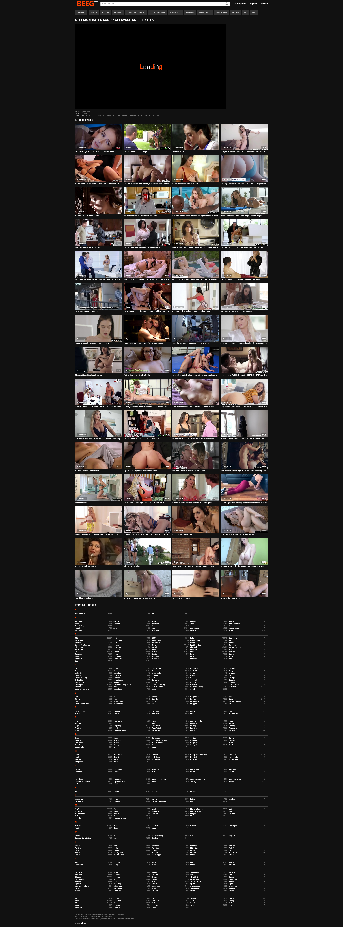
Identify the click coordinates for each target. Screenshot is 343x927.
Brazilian (155, 656)
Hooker (78, 759)
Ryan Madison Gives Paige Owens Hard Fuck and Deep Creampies (244, 471)
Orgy (115, 838)
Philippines (194, 848)
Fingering (117, 726)
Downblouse (118, 704)
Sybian (231, 891)
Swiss (192, 891)
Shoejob (116, 877)
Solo (153, 882)
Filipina (77, 726)
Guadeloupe (233, 745)
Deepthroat (194, 697)
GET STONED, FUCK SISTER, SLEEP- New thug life (94, 152)
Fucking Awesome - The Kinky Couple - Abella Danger (241, 216)
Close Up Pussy (81, 678)
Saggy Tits (79, 872)
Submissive (194, 888)
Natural (78, 826)
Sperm (154, 884)
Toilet (231, 903)
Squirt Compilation (82, 886)
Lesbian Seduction (159, 801)
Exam (192, 714)
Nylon (154, 828)
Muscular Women (120, 818)
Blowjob (193, 652)
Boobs (116, 654)
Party (254, 12)
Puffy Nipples (157, 855)
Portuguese (118, 853)
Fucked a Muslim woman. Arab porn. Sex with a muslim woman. (244, 439)
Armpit (77, 628)
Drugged (235, 12)
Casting (155, 671)
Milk (76, 816)
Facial (154, 721)
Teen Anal (117, 901)
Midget (193, 814)
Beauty (231, 643)
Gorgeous (194, 743)
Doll (76, 701)
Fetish (231, 723)
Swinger (155, 891)
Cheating (117, 673)
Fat (114, 723)
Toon (77, 905)
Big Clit (154, 647)
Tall (76, 898)
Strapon (78, 888)
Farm (231, 721)
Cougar (116, 682)
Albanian (193, 621)
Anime (115, 626)
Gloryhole (79, 743)
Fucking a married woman (182, 534)
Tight (154, 903)
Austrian (193, 630)
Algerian (232, 621)
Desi (230, 697)
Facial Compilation (197, 721)
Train (231, 905)
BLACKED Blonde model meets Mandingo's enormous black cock (195, 216)
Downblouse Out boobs (84, 598)
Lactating (79, 799)
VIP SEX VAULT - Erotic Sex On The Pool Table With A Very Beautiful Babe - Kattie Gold (147, 311)
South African (195, 882)
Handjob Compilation (198, 755)
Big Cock (193, 647)
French (77, 730)
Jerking (193, 782)
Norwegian (233, 826)
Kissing (116, 791)
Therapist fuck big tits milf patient (88, 375)
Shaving (78, 877)
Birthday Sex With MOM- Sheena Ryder (90, 247)
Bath (115, 643)
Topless (116, 905)
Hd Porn (84, 923)
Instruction (194, 769)
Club (153, 678)
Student (155, 888)
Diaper (77, 699)
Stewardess (195, 886)
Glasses (232, 740)
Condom (155, 680)
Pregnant (155, 853)
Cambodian (156, 669)
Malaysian (79, 811)
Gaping (193, 738)
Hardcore (101, 115)
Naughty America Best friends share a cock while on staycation (195, 279)
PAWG (77, 846)
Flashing (232, 726)
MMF (115, 809)
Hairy (77, 755)
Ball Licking (117, 640)
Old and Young (221, 12)
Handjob (155, 755)
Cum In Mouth (157, 687)
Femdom (193, 723)
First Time (156, 726)
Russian (232, 865)
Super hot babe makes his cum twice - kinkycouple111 (193, 407)
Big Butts (117, 647)
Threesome (79, 903)
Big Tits (156, 115)
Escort (116, 714)
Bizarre (231, 649)
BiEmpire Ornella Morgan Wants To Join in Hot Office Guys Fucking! (99, 279)
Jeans (154, 782)
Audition (78, 630)
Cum (94, 115)
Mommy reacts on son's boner (87, 471)
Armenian (232, 626)
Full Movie (190, 12)
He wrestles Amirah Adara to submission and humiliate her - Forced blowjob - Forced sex (195, 375)
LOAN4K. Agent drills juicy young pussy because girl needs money (244, 566)
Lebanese (79, 801)
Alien (77, 624)
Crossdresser (175, 12)
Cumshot (232, 687)
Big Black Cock (196, 645)
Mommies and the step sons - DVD (185, 184)
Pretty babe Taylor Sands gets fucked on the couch (144, 343)
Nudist (77, 828)
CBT (77, 669)
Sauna (154, 872)
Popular (253, 3)
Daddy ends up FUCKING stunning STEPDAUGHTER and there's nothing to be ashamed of (244, 375)
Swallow (232, 888)
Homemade (233, 757)
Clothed (116, 678)
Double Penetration (157, 12)
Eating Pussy (80, 711)
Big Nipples (79, 649)
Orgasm (232, 836)
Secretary (232, 872)
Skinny (116, 879)
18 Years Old (80, 614)
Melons (116, 814)
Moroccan (233, 816)
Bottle (231, 654)
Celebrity (78, 673)
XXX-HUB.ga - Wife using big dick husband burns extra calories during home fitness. (244, 503)
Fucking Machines (120, 730)
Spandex (232, 882)
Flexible (78, 728)
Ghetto (78, 740)
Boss (192, 654)
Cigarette (117, 675)
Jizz (76, 784)
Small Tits (118, 12)
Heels (77, 757)
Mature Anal (80, 814)
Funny (192, 730)
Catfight (193, 671)
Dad (76, 697)
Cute (154, 689)
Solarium (116, 882)
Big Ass (133, 115)
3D (114, 614)
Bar (230, 640)
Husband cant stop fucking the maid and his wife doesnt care (244, 247)
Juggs (115, 784)
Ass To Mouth (234, 628)
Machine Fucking (196, 809)
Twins (154, 907)
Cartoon (116, 671)
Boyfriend (117, 656)
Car (76, 671)
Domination (118, 701)
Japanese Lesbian (159, 779)
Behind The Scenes (82, 645)
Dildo (115, 699)
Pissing (116, 850)
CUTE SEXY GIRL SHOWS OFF (183, 598)
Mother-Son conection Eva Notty (137, 375)
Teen (77, 901)
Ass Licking (194, 628)
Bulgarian (193, 659)
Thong (231, 901)
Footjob (193, 728)
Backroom (79, 640)
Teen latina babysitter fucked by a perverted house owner (146, 184)
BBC (245, 12)
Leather (232, 799)
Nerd (115, 826)
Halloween (117, 755)
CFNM (115, 669)
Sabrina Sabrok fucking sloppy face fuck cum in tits (144, 503)
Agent (154, 621)
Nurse (115, 828)
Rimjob (231, 862)
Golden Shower (158, 743)
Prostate (193, 853)
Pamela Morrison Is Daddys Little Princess (188, 471)
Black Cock (117, 652)
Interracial (233, 769)
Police (154, 850)
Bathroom (156, 643)
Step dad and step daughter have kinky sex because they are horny (195, 247)
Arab (153, 626)
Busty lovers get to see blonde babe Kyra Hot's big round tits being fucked (99, 534)
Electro (193, 711)
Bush (77, 661)
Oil (114, 836)
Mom (154, 816)
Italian (231, 772)
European (155, 714)
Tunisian (78, 907)
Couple (154, 682)
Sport (192, 884)
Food (115, 728)
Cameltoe (194, 669)
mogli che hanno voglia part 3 (86, 311)
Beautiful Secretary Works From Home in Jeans (190, 343)
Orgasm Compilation (83, 838)
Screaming (194, 872)
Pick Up (231, 848)
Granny (116, 745)
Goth (231, 743)
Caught (231, 671)
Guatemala (79, 747)
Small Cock (194, 879)
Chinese (232, 673)
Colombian (79, 680)
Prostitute (233, 853)
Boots (154, 654)
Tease (231, 898)
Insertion (155, 769)
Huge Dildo (194, 759)
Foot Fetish (156, 728)
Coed (192, 678)
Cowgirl (232, 682)
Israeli (192, 772)
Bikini (154, 649)
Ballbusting (156, 640)
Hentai (116, 757)
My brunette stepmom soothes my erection (237, 311)
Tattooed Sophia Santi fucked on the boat (237, 534)
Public (77, 855)
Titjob (192, 903)
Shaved (231, 875)
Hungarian (79, 762)
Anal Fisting (79, 626)
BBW (115, 638)
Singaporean (80, 879)
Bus (230, 659)
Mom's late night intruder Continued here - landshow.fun (97, 184)
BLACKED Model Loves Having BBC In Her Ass (93, 343)
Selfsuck (116, 875)
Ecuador (116, 711)
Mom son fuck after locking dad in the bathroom (191, 311)
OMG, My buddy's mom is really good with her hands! (240, 279)
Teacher (193, 898)
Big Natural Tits (235, 647)
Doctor (193, 699)
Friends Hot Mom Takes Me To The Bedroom (141, 439)
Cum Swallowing (196, 687)
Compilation (118, 680)
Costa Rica (79, 682)
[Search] (226, 4)
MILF (109, 115)
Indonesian (117, 769)
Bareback (78, 643)
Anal (192, 624)
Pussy (231, 855)
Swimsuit (117, 891)
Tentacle (155, 901)
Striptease (117, 888)
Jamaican (79, 779)
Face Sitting (118, 721)
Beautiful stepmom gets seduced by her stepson (143, 247)
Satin (115, 872)
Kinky (77, 791)
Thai (192, 901)
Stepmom (156, 886)
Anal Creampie (234, 624)
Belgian (116, 645)
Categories (240, 3)
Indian (77, 769)
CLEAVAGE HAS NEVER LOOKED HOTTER (139, 598)
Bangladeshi (195, 640)
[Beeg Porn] (86, 4)
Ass (153, 628)
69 (153, 614)
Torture (155, 905)
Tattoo (116, 898)
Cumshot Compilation (136, 12)
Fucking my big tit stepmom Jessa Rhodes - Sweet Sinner (146, 534)
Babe (192, 638)
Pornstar (78, 853)
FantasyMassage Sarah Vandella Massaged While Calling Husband (147, 407)
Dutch (231, 704)
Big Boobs (233, 645)
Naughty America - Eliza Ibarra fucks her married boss (193, 439)
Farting (78, 723)
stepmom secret (81, 503)
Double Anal (194, 701)
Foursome (233, 728)
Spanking (117, 884)
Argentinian (194, 626)
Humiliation (233, 759)
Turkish (116, 907)
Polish (192, 850)
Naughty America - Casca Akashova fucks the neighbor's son (244, 184)
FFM (76, 721)
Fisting (193, 726)
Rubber (154, 865)
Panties (232, 846)
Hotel (115, 759)
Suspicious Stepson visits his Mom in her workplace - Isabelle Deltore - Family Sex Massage (195, 503)
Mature (231, 811)
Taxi (153, 898)
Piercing (88, 115)
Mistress (117, 816)
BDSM (154, 638)
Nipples (193, 826)
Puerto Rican (118, 855)
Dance (115, 697)
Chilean (193, 673)
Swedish (78, 891)
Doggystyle (233, 699)
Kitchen (155, 791)
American (155, 624)
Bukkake (155, 659)
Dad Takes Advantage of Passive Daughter (140, 216)
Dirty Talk (155, 699)
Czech (192, 689)
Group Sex (194, 745)
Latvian (193, 799)
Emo (230, 711)
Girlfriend (117, 740)
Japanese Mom (235, 779)
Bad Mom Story (178, 152)
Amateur (125, 115)
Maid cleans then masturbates (87, 216)
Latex (115, 799)
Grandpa (78, 745)
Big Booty (79, 647)
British (140, 115)
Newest (264, 3)
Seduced (78, 875)
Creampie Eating (158, 685)
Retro (154, 862)
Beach (192, 643)
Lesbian (116, 801)
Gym (115, 747)
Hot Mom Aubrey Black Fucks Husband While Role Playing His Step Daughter (99, 439)
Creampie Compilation (122, 685)
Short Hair (194, 877)
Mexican (155, 814)
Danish (154, 697)
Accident (78, 621)
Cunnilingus (117, 689)
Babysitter (233, 638)
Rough (115, 865)
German (148, 115)
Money (192, 816)
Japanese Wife (119, 782)
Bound (77, 656)
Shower (232, 877)
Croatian (193, 685)
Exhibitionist (233, 714)
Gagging (78, 738)
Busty (115, 661)
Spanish (78, 884)
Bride (192, 656)
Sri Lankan (117, 886)
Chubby (78, 675)
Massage (155, 811)
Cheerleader (156, 673)
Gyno (154, 747)
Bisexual (193, 649)
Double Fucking (205, 12)
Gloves (116, 743)
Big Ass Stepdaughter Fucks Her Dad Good (140, 471)
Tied (115, 903)
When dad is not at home (230, 598)
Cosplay (232, 680)
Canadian (232, 669)
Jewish (231, 782)
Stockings (233, 886)
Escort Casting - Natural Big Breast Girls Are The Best (193, 566)
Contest (193, 680)
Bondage (105, 12)
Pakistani (155, 846)
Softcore (78, 882)
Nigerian (155, 826)
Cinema (155, 675)
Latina (154, 799)
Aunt (115, 630)
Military (232, 814)
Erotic (77, 714)
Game (115, 738)
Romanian (79, 865)
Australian (156, 630)
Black (77, 652)
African (116, 621)
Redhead (94, 12)
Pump (192, 855)
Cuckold (78, 687)
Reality (77, 862)
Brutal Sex (117, 659)
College (232, 678)
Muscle (78, 818)
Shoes (154, 877)
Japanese (117, 779)
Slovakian (155, 879)
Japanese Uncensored (83, 782)
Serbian (155, 875)
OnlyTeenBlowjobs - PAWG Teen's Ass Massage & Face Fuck (243, 407)
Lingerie (193, 801)
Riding (192, 862)
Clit (230, 675)
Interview (78, 772)
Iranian (116, 772)
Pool (230, 850)
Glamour (193, 740)
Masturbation (195, 811)
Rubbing (193, 865)
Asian (115, 628)
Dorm (154, 701)
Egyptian (155, 711)
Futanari (232, 730)
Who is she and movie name (85, 566)
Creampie (79, 685)
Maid (230, 809)
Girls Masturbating (159, 740)
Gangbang (156, 738)
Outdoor (155, 838)
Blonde (154, 652)
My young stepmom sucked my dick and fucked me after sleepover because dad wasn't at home (147, 279)
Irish (153, 772)
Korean (193, 791)
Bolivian (232, 652)
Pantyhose (79, 848)
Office (77, 836)
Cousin (193, 682)
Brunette (116, 115)
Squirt (231, 884)
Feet (153, 723)
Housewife (81, 12)
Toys (192, 905)
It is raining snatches (132, 566)
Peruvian (155, 848)
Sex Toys (193, 875)
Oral (191, 836)
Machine (155, 809)
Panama (193, 846)
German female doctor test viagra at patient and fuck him (98, 407)
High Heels (156, 757)
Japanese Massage (197, 779)
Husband (116, 762)
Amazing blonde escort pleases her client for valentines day (243, 343)
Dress (154, 704)
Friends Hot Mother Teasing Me (136, 152)
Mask (115, 811)
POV (115, 846)
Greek (154, 745)
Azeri (231, 630)
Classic (193, 675)
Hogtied (193, 757)
